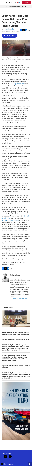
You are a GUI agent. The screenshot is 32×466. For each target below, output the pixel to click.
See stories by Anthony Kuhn (18, 299)
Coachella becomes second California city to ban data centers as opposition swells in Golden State (15, 333)
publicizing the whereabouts (10, 220)
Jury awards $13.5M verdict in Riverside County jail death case (16, 366)
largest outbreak (19, 84)
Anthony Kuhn (10, 29)
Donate (27, 2)
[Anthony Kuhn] (5, 277)
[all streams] (30, 464)
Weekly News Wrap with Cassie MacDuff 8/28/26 (15, 339)
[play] (2, 464)
